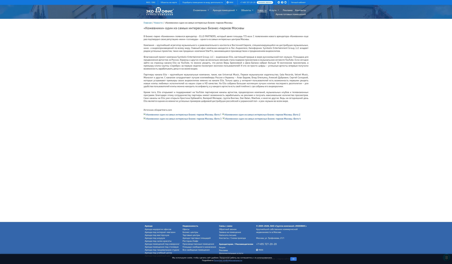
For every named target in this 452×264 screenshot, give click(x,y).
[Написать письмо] (285, 2)
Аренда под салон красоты (158, 241)
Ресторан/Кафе (190, 241)
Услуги (272, 10)
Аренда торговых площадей (197, 238)
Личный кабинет (298, 2)
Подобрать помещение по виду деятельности (202, 2)
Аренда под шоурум (155, 238)
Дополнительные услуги (231, 253)
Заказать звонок (265, 2)
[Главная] (160, 14)
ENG (153, 2)
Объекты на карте (169, 2)
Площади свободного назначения (199, 247)
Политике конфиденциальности (228, 260)
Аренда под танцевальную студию (162, 249)
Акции (222, 247)
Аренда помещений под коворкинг (162, 244)
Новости (261, 10)
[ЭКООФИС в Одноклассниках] (282, 2)
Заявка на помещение (230, 232)
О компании (199, 10)
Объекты (246, 10)
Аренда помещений (224, 10)
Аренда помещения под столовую (162, 247)
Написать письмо (227, 235)
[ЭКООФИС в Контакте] (278, 2)
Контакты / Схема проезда (232, 238)
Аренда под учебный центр (158, 252)
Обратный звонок (228, 229)
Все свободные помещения (196, 249)
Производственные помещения (198, 244)
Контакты (300, 10)
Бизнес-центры (190, 232)
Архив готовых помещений (291, 14)
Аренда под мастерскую (157, 235)
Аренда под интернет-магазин (160, 232)
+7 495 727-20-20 (248, 2)
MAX (231, 2)
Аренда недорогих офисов (158, 229)
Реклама (288, 10)
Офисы (186, 229)
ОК (293, 259)
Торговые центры (191, 235)
